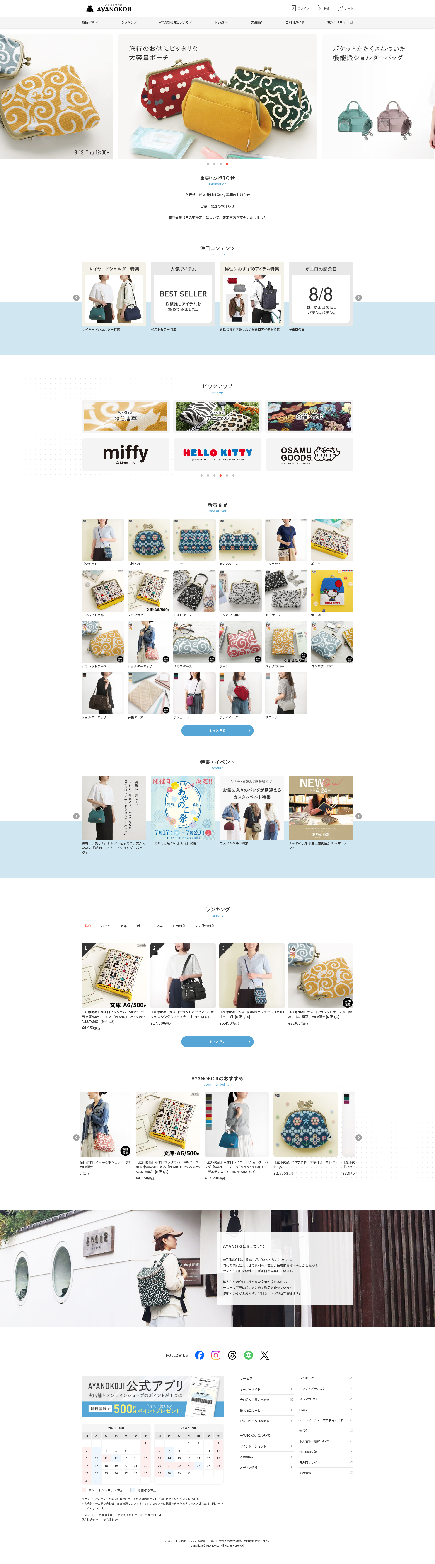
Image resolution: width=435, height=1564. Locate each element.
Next (358, 298)
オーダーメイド (250, 1389)
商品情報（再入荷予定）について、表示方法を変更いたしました (217, 217)
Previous (76, 298)
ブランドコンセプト (253, 1446)
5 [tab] (227, 476)
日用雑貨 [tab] (179, 926)
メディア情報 (248, 1467)
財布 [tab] (124, 926)
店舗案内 (257, 22)
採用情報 (305, 1472)
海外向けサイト (338, 22)
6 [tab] (233, 476)
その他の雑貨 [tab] (204, 926)
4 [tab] (227, 164)
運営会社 (305, 1430)
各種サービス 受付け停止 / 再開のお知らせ (217, 194)
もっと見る (217, 730)
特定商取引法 (308, 1451)
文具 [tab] (159, 926)
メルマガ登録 (308, 1399)
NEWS (303, 1409)
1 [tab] (208, 164)
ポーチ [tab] (141, 926)
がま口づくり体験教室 (254, 1421)
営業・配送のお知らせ (217, 206)
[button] (323, 8)
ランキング (129, 22)
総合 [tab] (88, 926)
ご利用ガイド (294, 22)
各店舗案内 (247, 1457)
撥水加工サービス (251, 1410)
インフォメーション (312, 1388)
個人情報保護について (314, 1441)
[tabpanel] (217, 987)
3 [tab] (220, 164)
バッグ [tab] (106, 926)
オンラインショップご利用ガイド (321, 1420)
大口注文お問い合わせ (254, 1400)
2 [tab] (214, 164)
